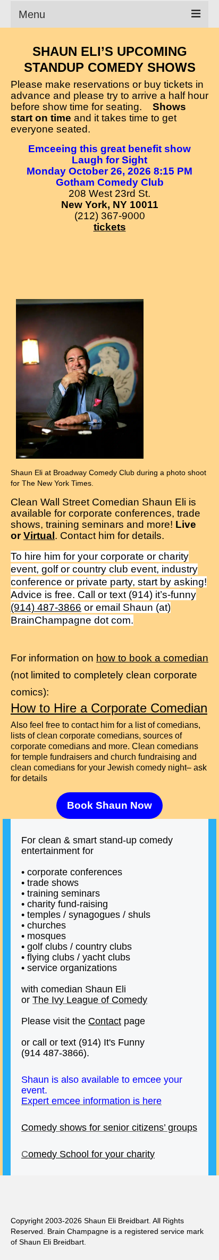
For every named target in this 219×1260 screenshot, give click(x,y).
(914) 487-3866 (46, 607)
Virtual (39, 535)
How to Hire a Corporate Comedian (109, 708)
